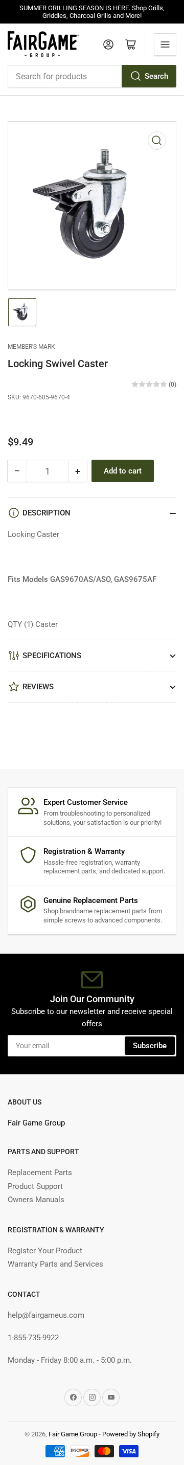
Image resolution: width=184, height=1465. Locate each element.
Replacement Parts (40, 1172)
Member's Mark (31, 346)
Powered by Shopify (130, 1434)
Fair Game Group (36, 1123)
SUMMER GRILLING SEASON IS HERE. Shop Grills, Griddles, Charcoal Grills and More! (92, 11)
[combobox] (92, 76)
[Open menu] (165, 44)
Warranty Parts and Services (55, 1264)
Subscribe (150, 1045)
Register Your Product (45, 1250)
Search (156, 76)
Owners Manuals (36, 1199)
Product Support (35, 1186)
